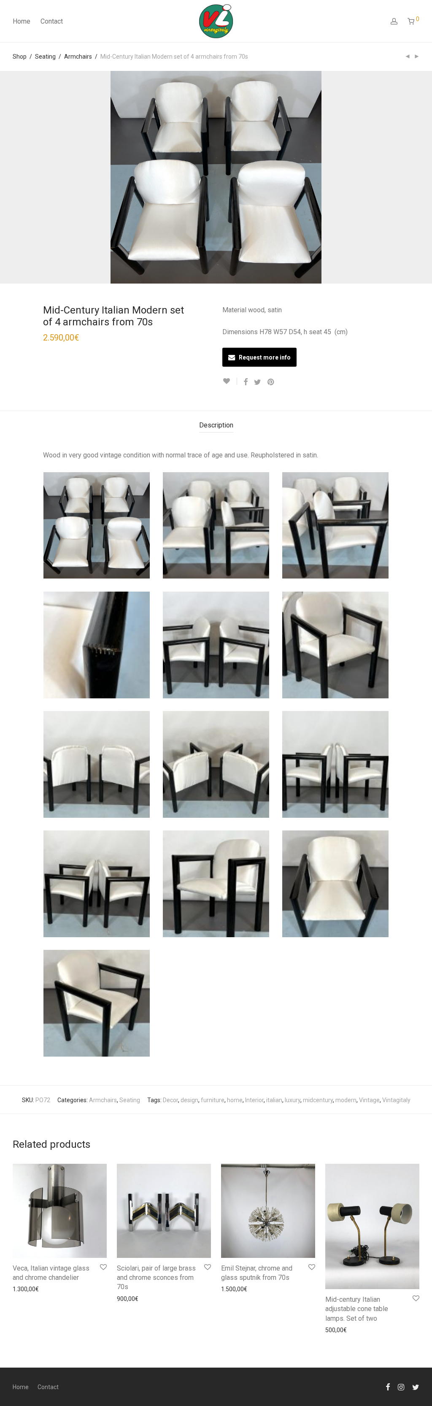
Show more (23, 1288)
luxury (292, 1100)
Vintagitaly (396, 1100)
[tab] (216, 426)
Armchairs (78, 56)
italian (274, 1100)
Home (21, 21)
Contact (51, 21)
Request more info (265, 357)
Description (216, 425)
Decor (170, 1100)
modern (345, 1100)
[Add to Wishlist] (229, 381)
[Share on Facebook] (245, 382)
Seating (45, 56)
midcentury (318, 1100)
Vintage (369, 1100)
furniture (212, 1100)
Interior (254, 1100)
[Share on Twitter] (257, 382)
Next (418, 177)
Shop (20, 56)
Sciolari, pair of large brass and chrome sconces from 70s (156, 1277)
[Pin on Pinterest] (271, 382)
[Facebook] (388, 1386)
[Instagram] (401, 1386)
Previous (14, 177)
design (189, 1100)
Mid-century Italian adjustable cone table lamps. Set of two (356, 1308)
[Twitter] (415, 1386)
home (235, 1100)
